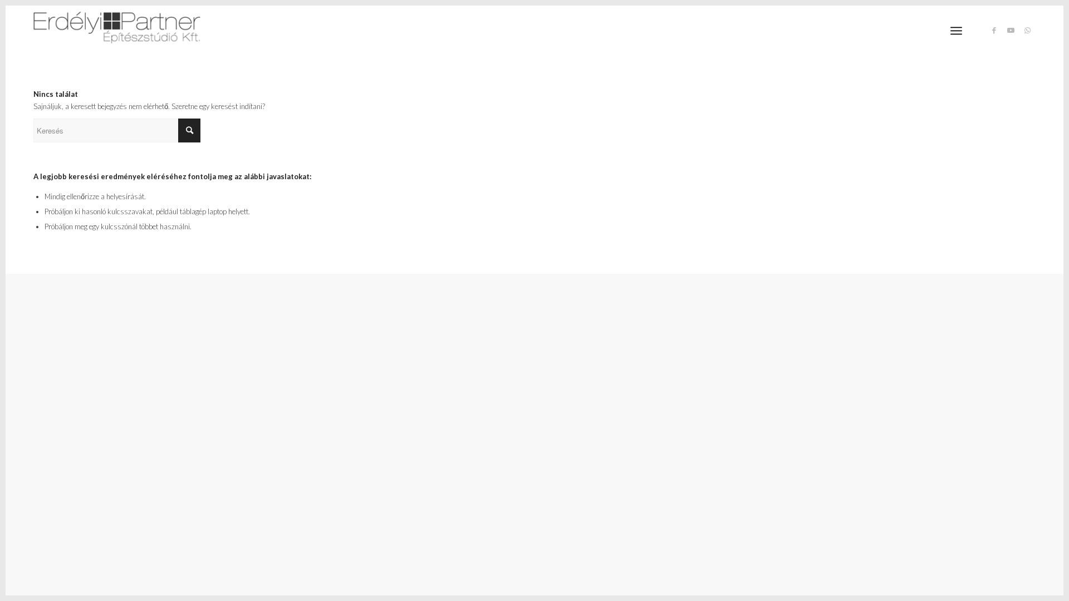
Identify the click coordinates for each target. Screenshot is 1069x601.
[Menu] (956, 31)
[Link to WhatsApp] (1027, 30)
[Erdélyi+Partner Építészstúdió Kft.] (116, 31)
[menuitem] (956, 31)
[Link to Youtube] (1010, 30)
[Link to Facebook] (993, 30)
